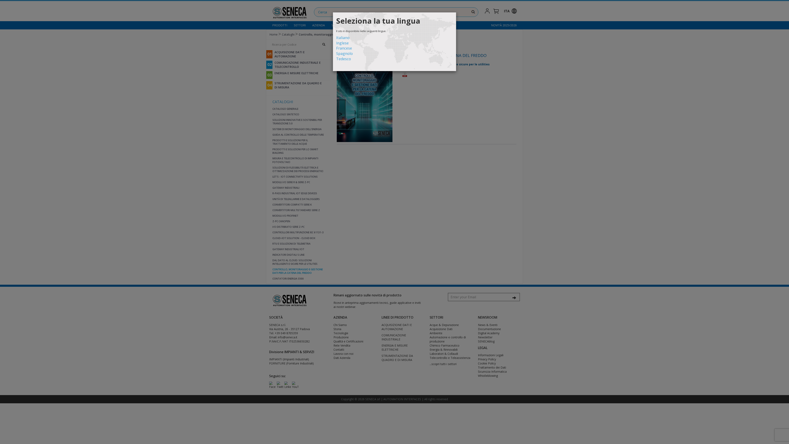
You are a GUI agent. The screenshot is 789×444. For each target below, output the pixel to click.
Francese (344, 48)
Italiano (343, 37)
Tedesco (343, 58)
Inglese (342, 42)
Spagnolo (344, 53)
